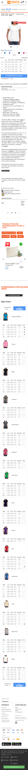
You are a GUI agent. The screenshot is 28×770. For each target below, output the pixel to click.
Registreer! (5, 701)
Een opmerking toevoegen (14, 295)
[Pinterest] (15, 213)
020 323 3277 (18, 715)
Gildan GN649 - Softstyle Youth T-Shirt (12, 193)
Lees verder (8, 754)
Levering (3, 713)
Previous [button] (3, 34)
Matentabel (25, 57)
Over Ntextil (4, 707)
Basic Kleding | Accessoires (8, 233)
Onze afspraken (5, 718)
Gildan (3, 14)
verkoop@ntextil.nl (19, 712)
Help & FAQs (4, 716)
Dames (13, 236)
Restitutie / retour (5, 714)
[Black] (19, 53)
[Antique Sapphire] (5, 53)
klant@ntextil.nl (18, 709)
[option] (14, 33)
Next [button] (26, 34)
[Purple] (9, 53)
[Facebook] (8, 213)
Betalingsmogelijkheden (7, 711)
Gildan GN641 (4, 88)
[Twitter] (12, 213)
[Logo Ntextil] (13, 2)
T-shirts (19, 233)
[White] (14, 53)
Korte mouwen (5, 236)
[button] (21, 2)
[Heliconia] (24, 53)
